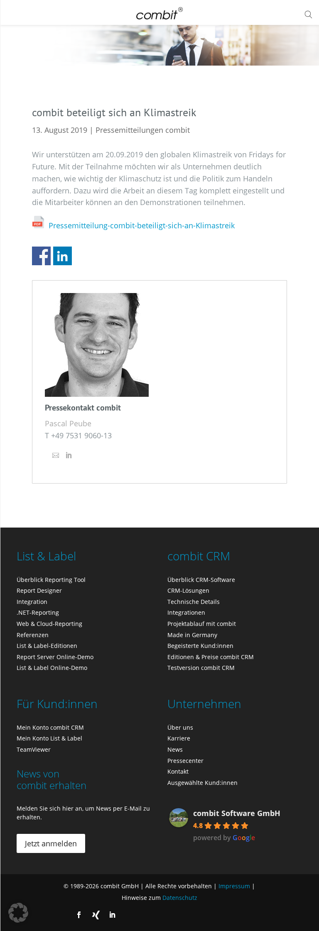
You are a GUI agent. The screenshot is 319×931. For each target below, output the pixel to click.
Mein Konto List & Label (49, 738)
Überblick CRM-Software (201, 580)
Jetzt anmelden (51, 843)
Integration (32, 602)
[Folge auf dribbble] (95, 914)
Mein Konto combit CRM (50, 727)
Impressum (234, 886)
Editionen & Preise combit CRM (210, 657)
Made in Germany (192, 635)
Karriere (178, 738)
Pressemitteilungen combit (143, 130)
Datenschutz (179, 898)
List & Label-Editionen (47, 646)
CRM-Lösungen (188, 590)
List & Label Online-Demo (52, 668)
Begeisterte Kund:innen (200, 646)
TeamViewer (34, 749)
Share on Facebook (41, 256)
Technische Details (193, 602)
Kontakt (178, 771)
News (175, 749)
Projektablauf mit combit (201, 624)
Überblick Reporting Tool (51, 580)
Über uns (180, 727)
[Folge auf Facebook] (79, 914)
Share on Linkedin (62, 256)
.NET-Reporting (38, 612)
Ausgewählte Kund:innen (202, 783)
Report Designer (39, 590)
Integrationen (186, 612)
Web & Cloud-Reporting (49, 624)
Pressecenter (185, 761)
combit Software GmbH (236, 813)
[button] (18, 912)
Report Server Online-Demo (55, 657)
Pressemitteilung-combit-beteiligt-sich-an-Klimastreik (142, 225)
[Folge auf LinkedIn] (112, 914)
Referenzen (33, 635)
